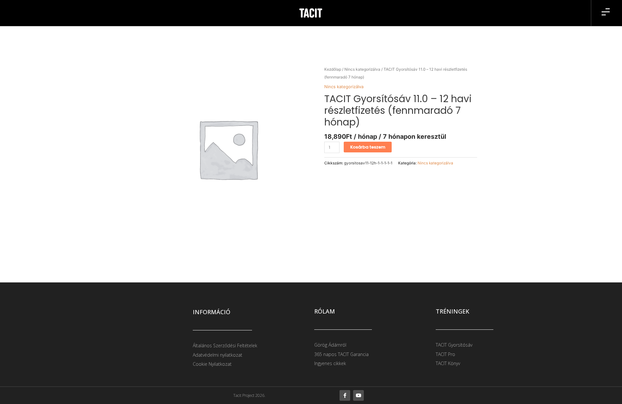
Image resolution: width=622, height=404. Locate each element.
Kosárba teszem (367, 147)
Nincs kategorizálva (362, 69)
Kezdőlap (332, 69)
